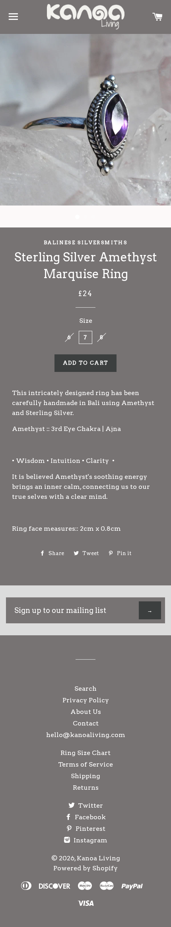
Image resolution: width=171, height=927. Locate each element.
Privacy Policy (85, 700)
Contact (86, 723)
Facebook (89, 817)
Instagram (89, 840)
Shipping (85, 776)
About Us (85, 712)
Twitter (89, 805)
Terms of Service (85, 764)
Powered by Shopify (85, 868)
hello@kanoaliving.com (85, 735)
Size (85, 320)
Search (85, 688)
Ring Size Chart (85, 753)
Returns (86, 787)
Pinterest (89, 828)
